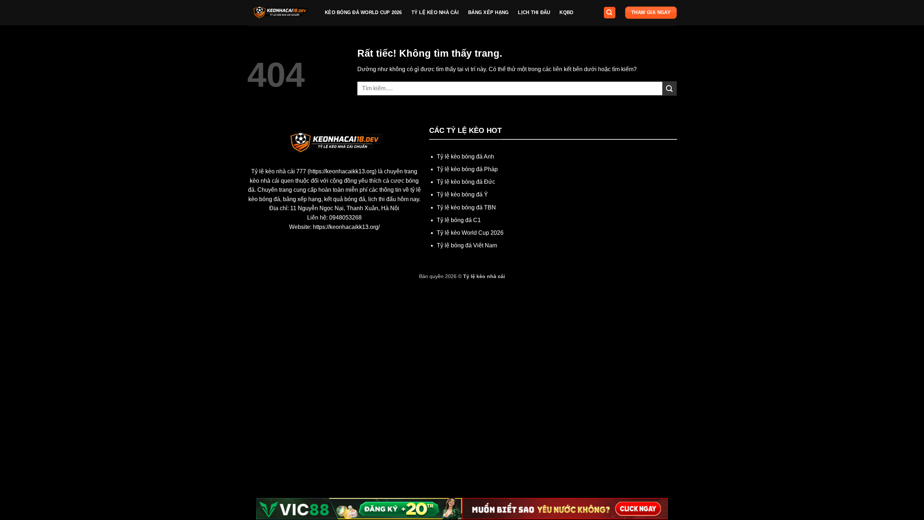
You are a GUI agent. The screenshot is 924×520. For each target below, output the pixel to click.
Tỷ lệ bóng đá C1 (459, 220)
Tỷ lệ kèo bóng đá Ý (462, 194)
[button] (609, 13)
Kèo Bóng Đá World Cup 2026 (363, 12)
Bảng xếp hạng (488, 12)
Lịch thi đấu (534, 12)
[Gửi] (669, 88)
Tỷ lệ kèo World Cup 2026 (470, 233)
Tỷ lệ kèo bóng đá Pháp (467, 169)
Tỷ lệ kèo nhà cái (435, 12)
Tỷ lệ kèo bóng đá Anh (465, 156)
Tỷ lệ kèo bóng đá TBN (466, 207)
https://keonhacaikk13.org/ (346, 227)
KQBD (566, 12)
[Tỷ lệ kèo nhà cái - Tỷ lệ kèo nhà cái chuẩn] (280, 12)
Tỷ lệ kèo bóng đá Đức (466, 182)
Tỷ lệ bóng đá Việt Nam (467, 245)
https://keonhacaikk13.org (342, 171)
